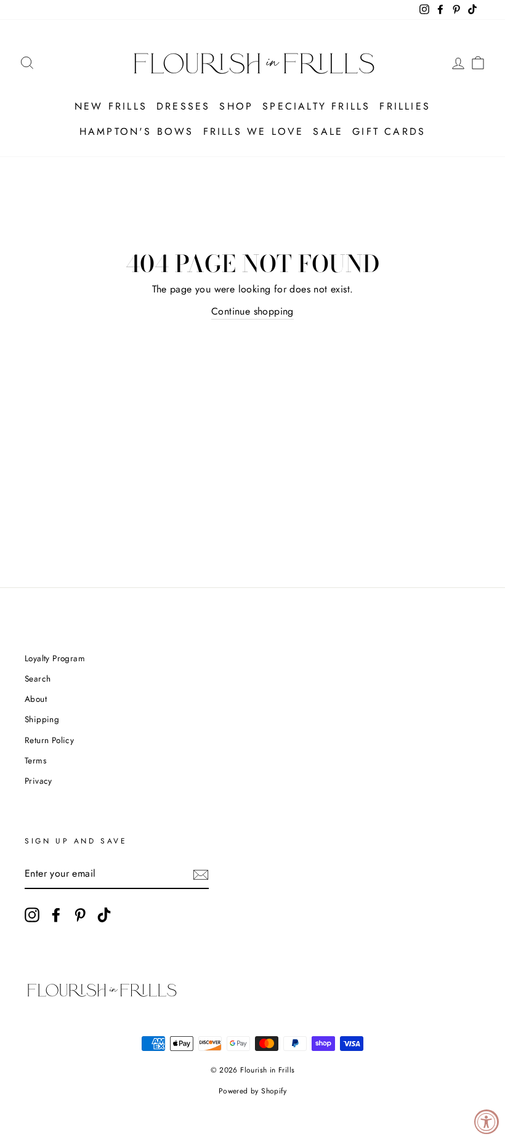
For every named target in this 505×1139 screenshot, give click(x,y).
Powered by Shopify (252, 1091)
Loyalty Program (55, 658)
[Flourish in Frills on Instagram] (32, 915)
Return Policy (49, 740)
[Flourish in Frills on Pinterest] (80, 915)
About (36, 699)
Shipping (42, 719)
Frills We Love (253, 131)
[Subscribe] (201, 874)
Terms (35, 760)
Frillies (404, 106)
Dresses (183, 106)
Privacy (38, 781)
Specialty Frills (316, 106)
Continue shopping (252, 311)
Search (37, 678)
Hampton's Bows (136, 131)
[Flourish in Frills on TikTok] (104, 915)
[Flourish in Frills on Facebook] (56, 915)
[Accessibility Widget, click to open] (486, 1121)
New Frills (111, 106)
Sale (328, 131)
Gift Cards (389, 131)
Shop (236, 106)
